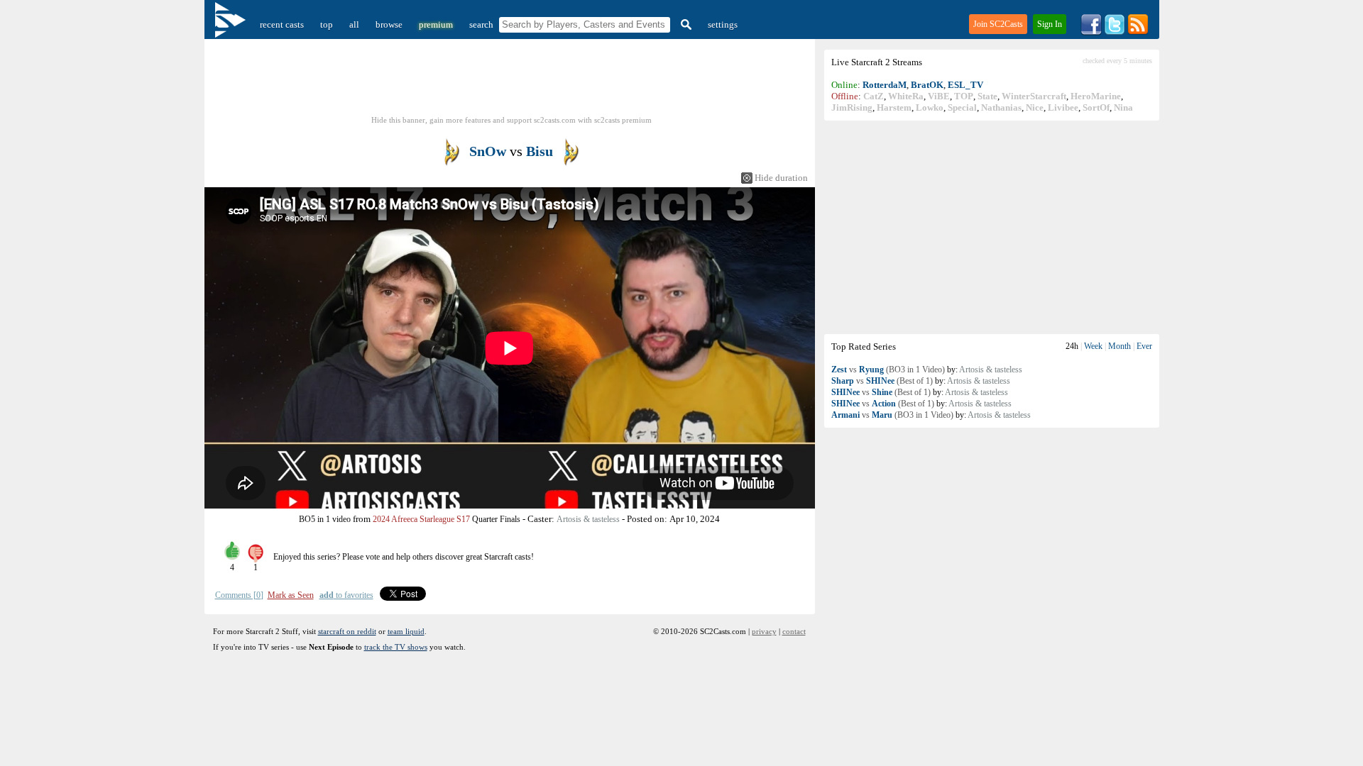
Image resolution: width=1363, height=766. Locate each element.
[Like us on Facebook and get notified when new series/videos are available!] (1091, 32)
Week (1093, 346)
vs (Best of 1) (882, 381)
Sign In (1049, 24)
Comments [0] (239, 595)
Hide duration (781, 177)
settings (723, 24)
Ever (1144, 346)
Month (1119, 346)
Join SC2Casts (998, 24)
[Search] (684, 24)
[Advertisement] (991, 227)
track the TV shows (395, 647)
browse (389, 24)
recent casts (282, 24)
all (354, 24)
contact (794, 631)
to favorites (346, 595)
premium (436, 24)
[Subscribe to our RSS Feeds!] (1138, 32)
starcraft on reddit (347, 631)
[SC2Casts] (232, 24)
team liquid (406, 631)
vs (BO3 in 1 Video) (888, 369)
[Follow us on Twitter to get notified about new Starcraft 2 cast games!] (1114, 32)
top (326, 24)
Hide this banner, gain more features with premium (511, 120)
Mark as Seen (291, 595)
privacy (764, 631)
